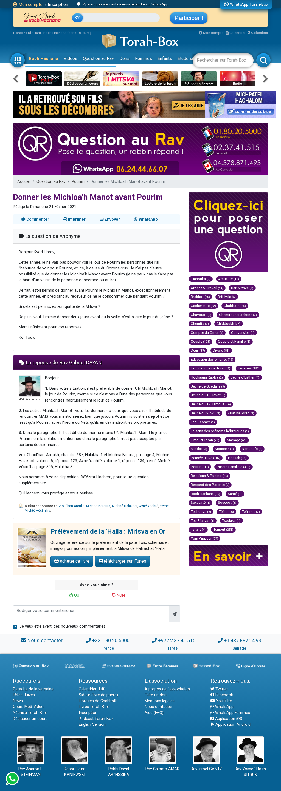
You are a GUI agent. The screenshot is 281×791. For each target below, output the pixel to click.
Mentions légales (160, 701)
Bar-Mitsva (242, 288)
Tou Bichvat (202, 520)
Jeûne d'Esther (245, 377)
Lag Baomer (203, 422)
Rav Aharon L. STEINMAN (30, 772)
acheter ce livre (74, 561)
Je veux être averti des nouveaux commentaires (62, 626)
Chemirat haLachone (238, 314)
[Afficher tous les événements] (78, 4)
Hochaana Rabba (207, 377)
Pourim (78, 181)
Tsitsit (198, 529)
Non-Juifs (252, 448)
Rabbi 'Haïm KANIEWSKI (74, 772)
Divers (221, 350)
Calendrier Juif (92, 689)
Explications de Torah (210, 368)
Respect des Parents (210, 484)
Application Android (232, 724)
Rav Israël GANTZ (206, 769)
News (18, 701)
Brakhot (200, 296)
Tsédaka (231, 520)
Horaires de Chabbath (98, 701)
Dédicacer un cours (30, 718)
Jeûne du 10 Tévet (208, 395)
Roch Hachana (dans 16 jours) (67, 33)
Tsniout (223, 529)
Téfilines (251, 511)
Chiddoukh (228, 323)
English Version (92, 724)
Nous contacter (45, 640)
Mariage (236, 440)
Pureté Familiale (233, 467)
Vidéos (70, 58)
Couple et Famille (234, 341)
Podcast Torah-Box (96, 718)
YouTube (223, 701)
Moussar (224, 448)
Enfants (165, 58)
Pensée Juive (205, 458)
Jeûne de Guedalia (208, 386)
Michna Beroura (98, 506)
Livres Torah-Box (94, 706)
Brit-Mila (227, 296)
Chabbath (235, 305)
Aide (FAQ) (154, 712)
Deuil (198, 350)
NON (120, 595)
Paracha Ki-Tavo (27, 33)
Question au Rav (98, 58)
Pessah (237, 458)
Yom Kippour (204, 538)
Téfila (226, 511)
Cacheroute (203, 305)
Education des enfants (212, 359)
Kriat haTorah (241, 413)
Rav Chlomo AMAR (162, 769)
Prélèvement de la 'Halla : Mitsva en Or (107, 531)
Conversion (242, 332)
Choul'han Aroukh (71, 506)
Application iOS (228, 718)
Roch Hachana (43, 58)
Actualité (228, 279)
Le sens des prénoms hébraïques (220, 431)
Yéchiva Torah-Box (30, 712)
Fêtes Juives (24, 695)
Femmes (143, 58)
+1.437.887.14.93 (242, 640)
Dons (124, 58)
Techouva (201, 511)
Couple (200, 341)
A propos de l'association (167, 689)
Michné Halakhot (124, 506)
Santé (235, 493)
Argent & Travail (207, 288)
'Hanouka (200, 279)
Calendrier (237, 33)
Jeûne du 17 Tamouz (211, 404)
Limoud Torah (205, 440)
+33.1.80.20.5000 (111, 640)
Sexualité (200, 502)
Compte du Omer (207, 332)
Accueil (23, 181)
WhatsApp (224, 706)
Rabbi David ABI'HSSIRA (118, 772)
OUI (76, 595)
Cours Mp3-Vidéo (28, 706)
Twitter (221, 689)
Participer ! (189, 18)
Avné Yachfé (148, 506)
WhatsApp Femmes (232, 712)
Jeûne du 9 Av (205, 413)
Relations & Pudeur (209, 475)
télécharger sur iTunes (124, 561)
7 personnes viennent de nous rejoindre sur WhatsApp (125, 4)
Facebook (223, 695)
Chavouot (201, 314)
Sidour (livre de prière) (98, 695)
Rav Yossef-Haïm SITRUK (250, 772)
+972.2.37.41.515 (176, 640)
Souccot (227, 502)
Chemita (200, 323)
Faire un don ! (156, 695)
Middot (199, 448)
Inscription (58, 4)
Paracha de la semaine (33, 689)
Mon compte (30, 4)
